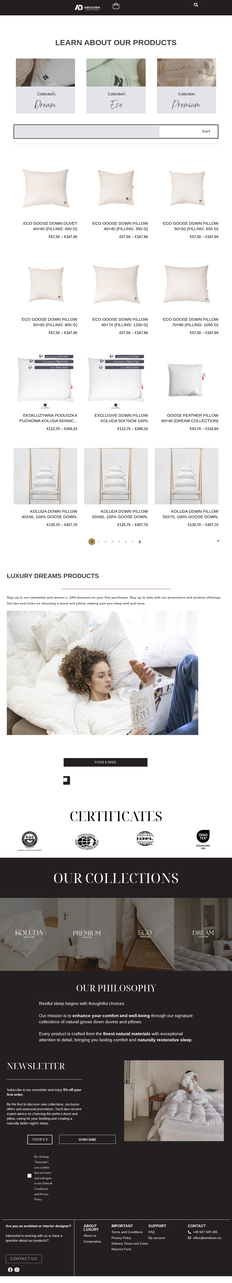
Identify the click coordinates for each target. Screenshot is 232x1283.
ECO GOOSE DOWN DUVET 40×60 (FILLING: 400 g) (50, 226)
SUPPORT (157, 1226)
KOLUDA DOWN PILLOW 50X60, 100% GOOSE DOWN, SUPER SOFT (120, 514)
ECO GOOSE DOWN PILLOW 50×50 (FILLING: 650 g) (190, 226)
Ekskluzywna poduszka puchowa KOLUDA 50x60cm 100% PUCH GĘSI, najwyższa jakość (48, 418)
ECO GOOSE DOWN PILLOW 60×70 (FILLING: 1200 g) (120, 322)
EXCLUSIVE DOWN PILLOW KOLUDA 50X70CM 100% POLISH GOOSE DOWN (121, 418)
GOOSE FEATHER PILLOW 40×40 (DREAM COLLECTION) (189, 418)
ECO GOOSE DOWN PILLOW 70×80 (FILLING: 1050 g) (190, 322)
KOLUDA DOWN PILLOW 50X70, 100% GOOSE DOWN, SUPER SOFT (190, 514)
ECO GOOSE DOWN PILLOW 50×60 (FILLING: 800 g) (49, 322)
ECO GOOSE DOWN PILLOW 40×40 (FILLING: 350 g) (120, 226)
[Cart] (116, 6)
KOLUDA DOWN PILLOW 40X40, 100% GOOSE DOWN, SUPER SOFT (49, 514)
